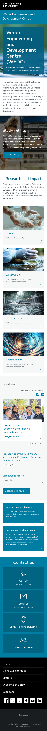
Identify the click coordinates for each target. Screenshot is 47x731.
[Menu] (43, 15)
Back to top (23, 715)
